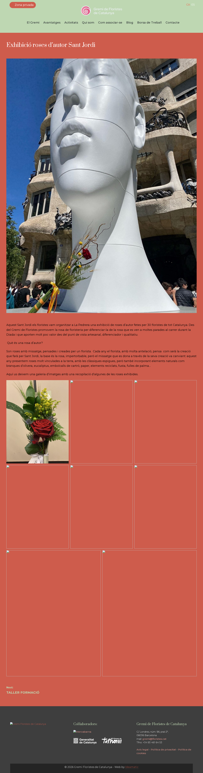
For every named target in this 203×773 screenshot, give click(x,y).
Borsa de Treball (149, 22)
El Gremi (33, 22)
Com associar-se (110, 22)
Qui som (88, 22)
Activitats (71, 22)
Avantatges (51, 22)
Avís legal (143, 749)
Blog (129, 22)
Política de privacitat (163, 749)
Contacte (173, 22)
